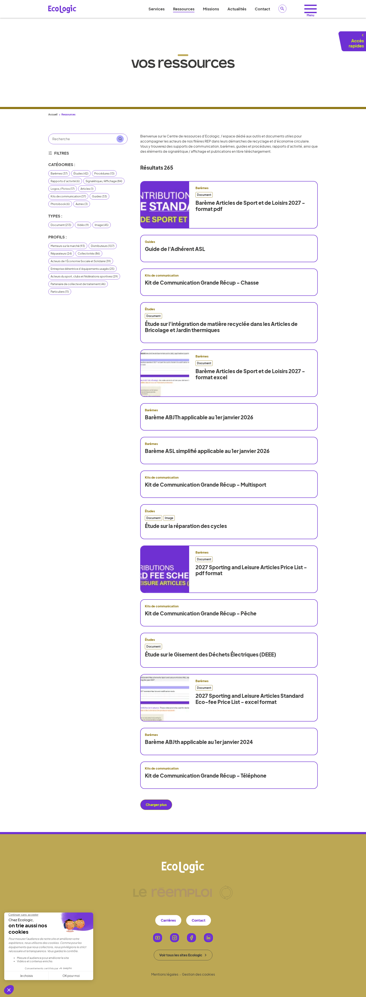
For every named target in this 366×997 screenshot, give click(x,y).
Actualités (236, 8)
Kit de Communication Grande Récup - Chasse (202, 283)
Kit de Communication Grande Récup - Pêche (200, 613)
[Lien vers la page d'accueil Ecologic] (62, 9)
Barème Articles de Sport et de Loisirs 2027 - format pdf (250, 206)
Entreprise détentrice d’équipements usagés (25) (82, 268)
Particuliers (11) (60, 291)
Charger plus (156, 804)
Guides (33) (99, 196)
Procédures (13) (104, 173)
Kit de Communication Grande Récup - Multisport (205, 485)
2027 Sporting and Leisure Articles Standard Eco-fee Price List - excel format (249, 699)
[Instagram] (174, 938)
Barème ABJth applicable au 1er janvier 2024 (199, 742)
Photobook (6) (60, 204)
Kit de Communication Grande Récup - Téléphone (205, 776)
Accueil (52, 114)
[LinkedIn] (208, 938)
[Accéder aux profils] (310, 9)
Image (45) (101, 225)
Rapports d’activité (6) (65, 181)
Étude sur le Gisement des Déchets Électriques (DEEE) (210, 654)
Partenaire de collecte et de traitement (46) (78, 284)
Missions (211, 8)
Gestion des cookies (198, 974)
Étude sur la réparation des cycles (186, 526)
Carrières (168, 920)
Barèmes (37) (59, 173)
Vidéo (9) (83, 225)
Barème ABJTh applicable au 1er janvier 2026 (199, 417)
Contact (262, 8)
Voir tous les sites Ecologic (180, 955)
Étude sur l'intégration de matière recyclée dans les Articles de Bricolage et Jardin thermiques (221, 327)
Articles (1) (86, 188)
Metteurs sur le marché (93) (68, 246)
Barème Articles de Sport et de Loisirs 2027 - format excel (250, 374)
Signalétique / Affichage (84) (104, 181)
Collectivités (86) (89, 253)
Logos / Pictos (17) (63, 188)
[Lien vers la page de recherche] (283, 9)
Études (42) (80, 173)
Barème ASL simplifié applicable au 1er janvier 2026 (207, 451)
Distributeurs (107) (102, 246)
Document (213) (61, 225)
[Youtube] (157, 938)
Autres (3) (82, 204)
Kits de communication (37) (68, 196)
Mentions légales (164, 974)
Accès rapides (356, 43)
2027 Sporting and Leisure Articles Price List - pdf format (251, 570)
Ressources (183, 8)
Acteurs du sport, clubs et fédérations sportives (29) (84, 276)
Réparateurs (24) (61, 253)
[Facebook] (191, 938)
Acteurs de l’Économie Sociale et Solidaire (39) (81, 261)
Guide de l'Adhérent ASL (175, 249)
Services (156, 8)
